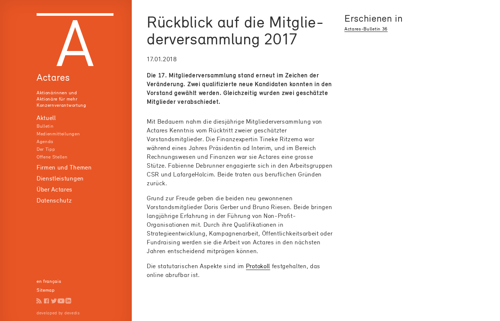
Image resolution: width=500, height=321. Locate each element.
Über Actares (54, 189)
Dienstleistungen (60, 178)
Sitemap (46, 290)
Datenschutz (54, 200)
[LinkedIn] (68, 300)
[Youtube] (61, 300)
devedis (72, 312)
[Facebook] (46, 300)
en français (49, 281)
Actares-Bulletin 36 (366, 29)
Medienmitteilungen (58, 133)
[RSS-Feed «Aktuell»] (39, 300)
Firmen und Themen (64, 167)
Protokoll (258, 266)
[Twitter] (53, 300)
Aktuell (46, 117)
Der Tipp (46, 149)
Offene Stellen (52, 157)
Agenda (45, 141)
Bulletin (45, 126)
